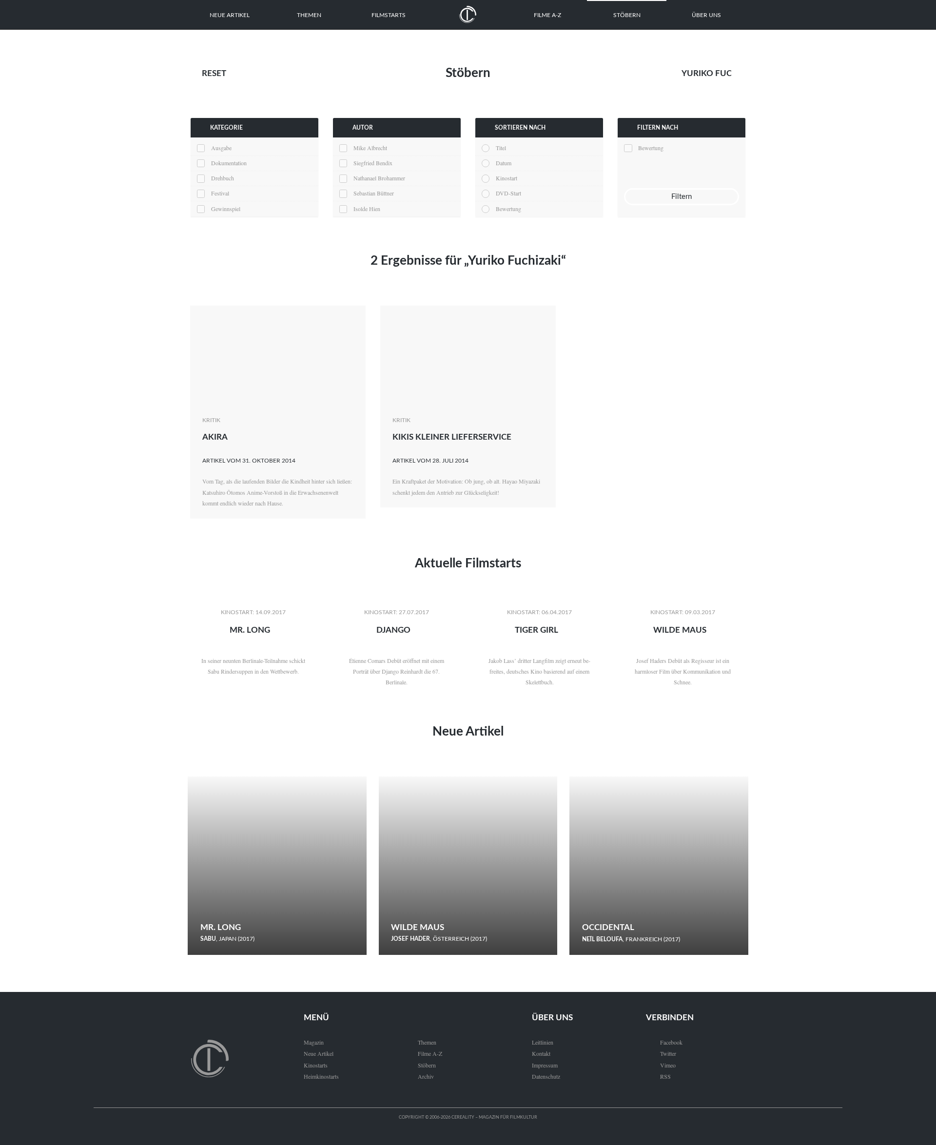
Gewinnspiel (225, 209)
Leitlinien (542, 1042)
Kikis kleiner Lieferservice (451, 437)
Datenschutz (546, 1076)
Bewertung (508, 209)
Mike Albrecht (370, 148)
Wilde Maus (679, 630)
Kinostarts (316, 1065)
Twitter (661, 1053)
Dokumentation (229, 163)
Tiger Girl (536, 630)
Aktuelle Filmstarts (468, 563)
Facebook (664, 1042)
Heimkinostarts (321, 1076)
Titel (501, 148)
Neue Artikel (230, 15)
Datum (503, 163)
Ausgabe (221, 148)
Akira (215, 437)
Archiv (426, 1076)
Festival (220, 193)
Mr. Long (250, 630)
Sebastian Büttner (373, 193)
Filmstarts (388, 15)
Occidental (608, 927)
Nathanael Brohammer (379, 178)
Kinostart (506, 178)
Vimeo (661, 1065)
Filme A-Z (547, 15)
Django (393, 630)
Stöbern (627, 15)
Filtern (681, 196)
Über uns (706, 15)
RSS (658, 1076)
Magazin (314, 1042)
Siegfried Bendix (372, 163)
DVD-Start (508, 193)
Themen (309, 15)
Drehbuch (222, 178)
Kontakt (541, 1053)
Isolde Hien (366, 209)
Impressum (545, 1065)
